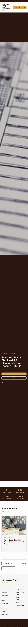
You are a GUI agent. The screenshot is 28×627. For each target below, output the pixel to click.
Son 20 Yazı (19, 589)
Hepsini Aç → (5, 582)
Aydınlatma (4, 606)
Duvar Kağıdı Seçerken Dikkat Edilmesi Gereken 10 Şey (14, 542)
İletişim (17, 602)
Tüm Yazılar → (6, 511)
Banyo (3, 600)
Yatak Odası (4, 592)
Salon (2, 589)
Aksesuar (3, 597)
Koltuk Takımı (4, 614)
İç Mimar (3, 611)
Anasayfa (18, 597)
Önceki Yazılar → (8, 568)
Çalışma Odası (4, 603)
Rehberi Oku (14, 374)
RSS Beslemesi (19, 600)
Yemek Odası (4, 595)
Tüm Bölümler (14, 378)
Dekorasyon (4, 608)
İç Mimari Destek (20, 7)
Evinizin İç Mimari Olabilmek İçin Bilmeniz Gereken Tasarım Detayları (12, 362)
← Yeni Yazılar (7, 563)
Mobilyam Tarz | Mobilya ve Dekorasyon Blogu (5, 7)
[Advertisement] (14, 27)
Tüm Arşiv (24, 563)
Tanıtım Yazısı (19, 608)
